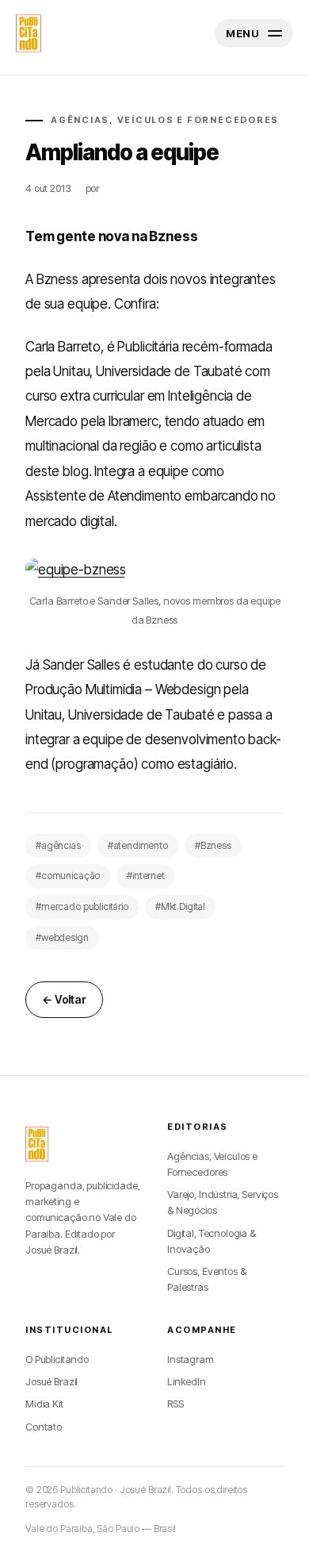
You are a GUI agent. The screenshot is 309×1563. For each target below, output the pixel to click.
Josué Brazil (51, 1381)
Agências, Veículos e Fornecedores (212, 1164)
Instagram (190, 1359)
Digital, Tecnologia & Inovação (211, 1241)
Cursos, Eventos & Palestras (206, 1279)
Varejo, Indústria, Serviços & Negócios (222, 1202)
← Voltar (64, 999)
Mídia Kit (44, 1403)
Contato (43, 1426)
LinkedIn (186, 1381)
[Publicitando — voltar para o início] (36, 1144)
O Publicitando (57, 1359)
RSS (175, 1403)
